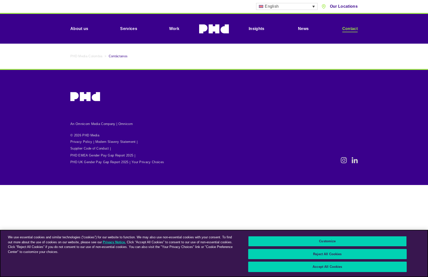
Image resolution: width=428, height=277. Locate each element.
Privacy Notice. (114, 242)
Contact (350, 29)
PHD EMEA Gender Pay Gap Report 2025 (101, 155)
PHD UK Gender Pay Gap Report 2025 (99, 162)
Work (174, 29)
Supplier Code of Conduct (89, 148)
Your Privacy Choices (148, 162)
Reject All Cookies (327, 254)
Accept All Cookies (327, 267)
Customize (327, 241)
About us (79, 29)
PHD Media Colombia (86, 56)
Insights (257, 29)
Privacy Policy (81, 142)
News (303, 29)
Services (128, 29)
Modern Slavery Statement (115, 142)
